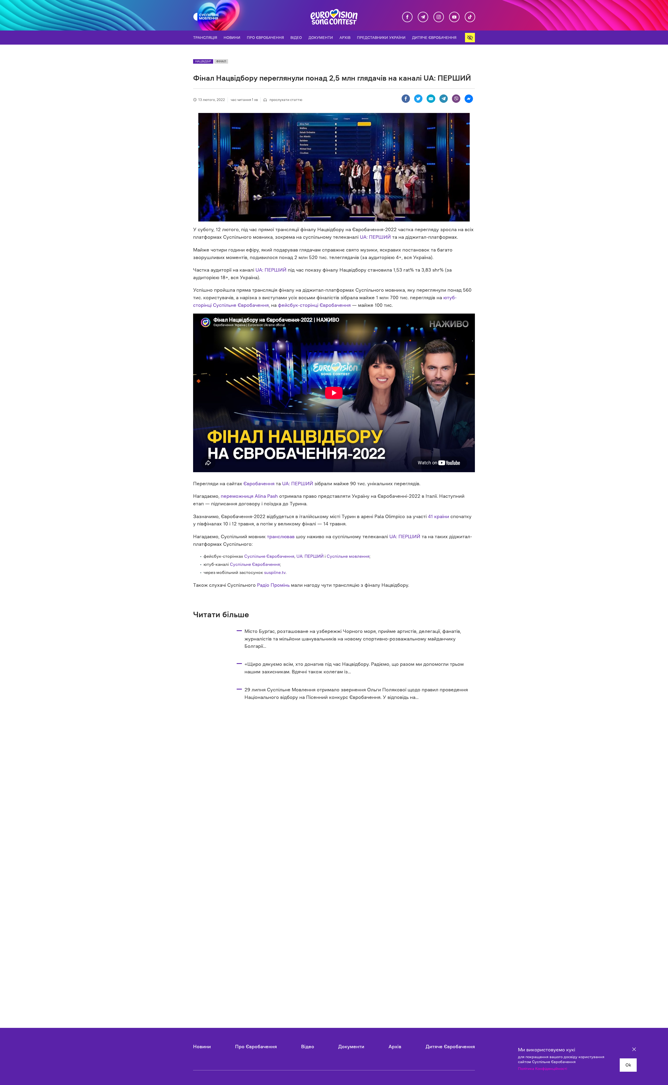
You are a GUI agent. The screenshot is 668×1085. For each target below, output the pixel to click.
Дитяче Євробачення (434, 37)
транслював (281, 536)
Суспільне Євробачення (269, 556)
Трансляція (205, 37)
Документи (320, 37)
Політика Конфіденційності (542, 1068)
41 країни (438, 516)
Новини (232, 37)
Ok (628, 1065)
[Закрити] (634, 1050)
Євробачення (259, 483)
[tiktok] (470, 17)
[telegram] (423, 17)
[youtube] (454, 17)
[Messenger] (469, 98)
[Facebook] (406, 99)
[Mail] (431, 99)
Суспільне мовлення (348, 556)
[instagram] (438, 17)
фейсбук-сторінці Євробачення (314, 305)
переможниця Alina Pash (249, 496)
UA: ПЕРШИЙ (375, 237)
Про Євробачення (265, 37)
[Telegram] (443, 99)
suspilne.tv (274, 572)
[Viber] (456, 99)
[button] (470, 37)
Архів (344, 37)
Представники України (381, 37)
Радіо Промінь (273, 585)
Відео (296, 37)
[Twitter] (418, 99)
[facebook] (407, 17)
